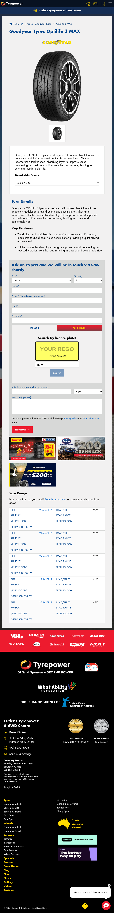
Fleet (7, 874)
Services (9, 835)
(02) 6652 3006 (19, 747)
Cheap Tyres (63, 811)
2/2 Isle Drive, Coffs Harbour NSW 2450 (21, 740)
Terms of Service (91, 418)
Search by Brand (12, 811)
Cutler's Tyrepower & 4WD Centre (59, 10)
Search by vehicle (55, 499)
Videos (8, 886)
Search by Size (11, 807)
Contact (8, 862)
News (7, 878)
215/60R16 (45, 533)
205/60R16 (45, 510)
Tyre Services (10, 850)
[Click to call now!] (88, 3)
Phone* (28, 296)
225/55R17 (45, 602)
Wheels (8, 823)
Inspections (9, 842)
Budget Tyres (63, 807)
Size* (14, 276)
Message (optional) (21, 397)
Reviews (9, 890)
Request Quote (22, 429)
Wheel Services (11, 854)
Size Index (62, 800)
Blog (6, 870)
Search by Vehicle (13, 804)
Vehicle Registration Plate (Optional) (30, 387)
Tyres (7, 800)
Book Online (11, 866)
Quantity (78, 276)
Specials (9, 858)
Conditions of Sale (39, 908)
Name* (15, 286)
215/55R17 (45, 579)
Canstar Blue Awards (67, 803)
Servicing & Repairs (14, 846)
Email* (15, 306)
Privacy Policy (70, 418)
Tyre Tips (8, 819)
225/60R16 (45, 556)
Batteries (8, 838)
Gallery (8, 882)
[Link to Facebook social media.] (85, 906)
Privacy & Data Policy (21, 908)
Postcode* (17, 316)
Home (15, 23)
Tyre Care (9, 815)
